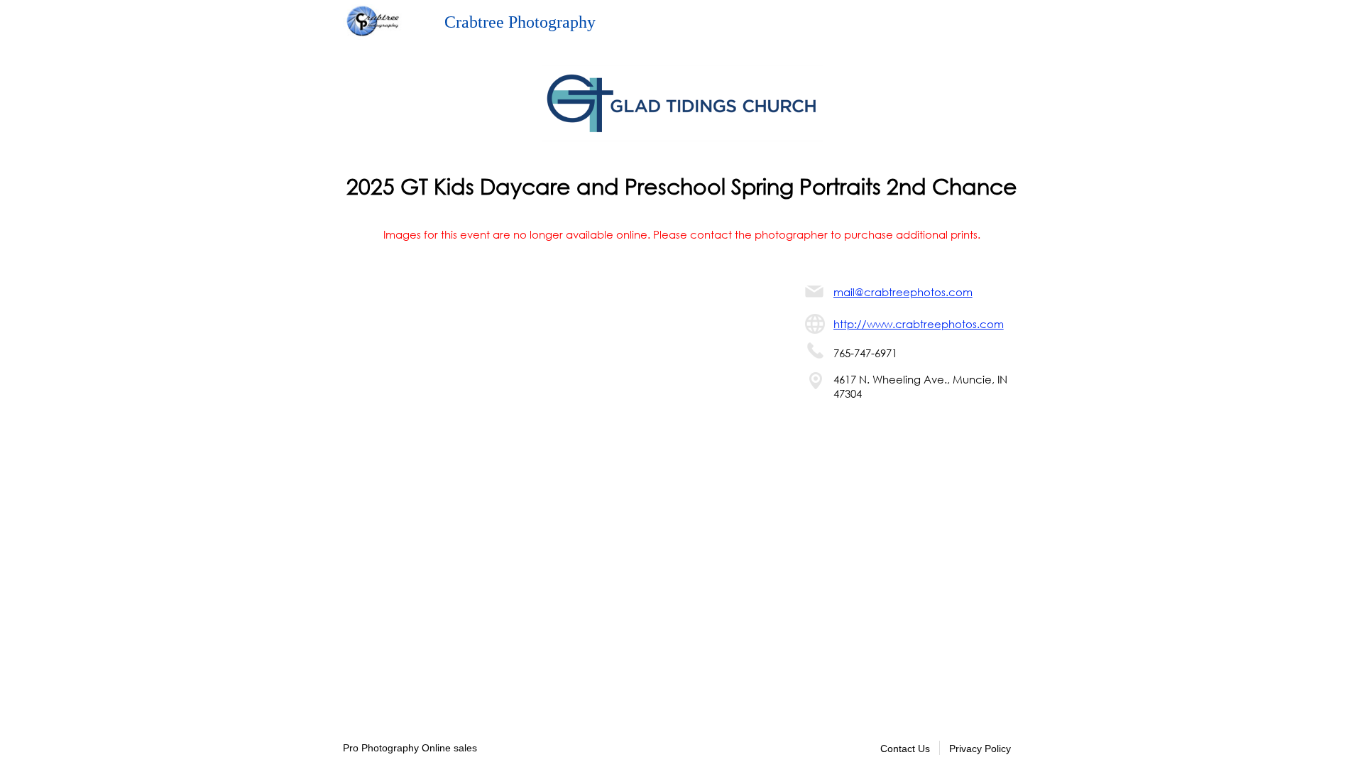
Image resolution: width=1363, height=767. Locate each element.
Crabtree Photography (520, 22)
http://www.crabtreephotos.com (918, 324)
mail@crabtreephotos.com (903, 292)
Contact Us (905, 748)
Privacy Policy (980, 748)
